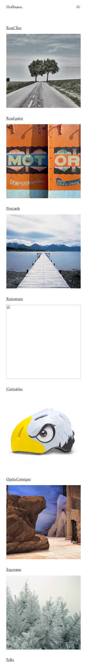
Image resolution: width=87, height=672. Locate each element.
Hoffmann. (14, 6)
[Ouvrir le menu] (78, 6)
